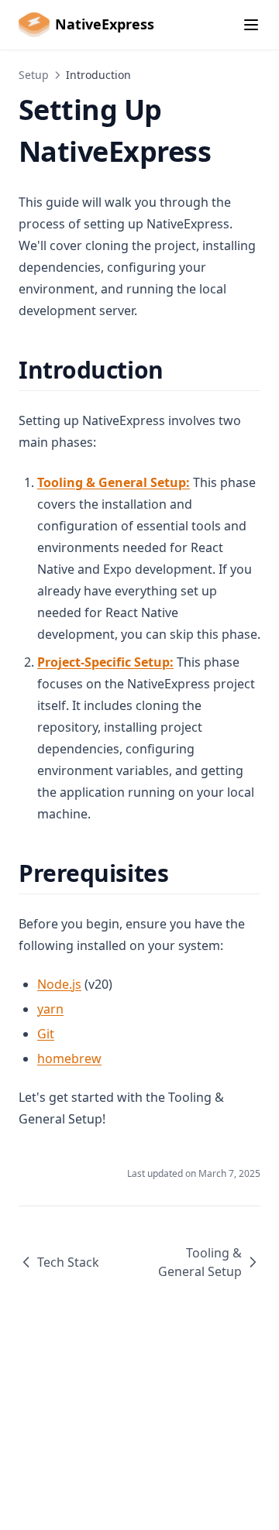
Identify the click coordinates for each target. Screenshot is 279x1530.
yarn (50, 1008)
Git (45, 1033)
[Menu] (251, 24)
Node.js (59, 984)
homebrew (69, 1058)
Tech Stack (68, 1262)
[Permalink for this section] (177, 370)
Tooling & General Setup (200, 1262)
